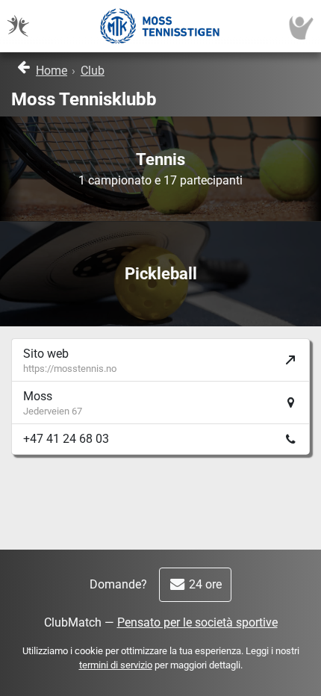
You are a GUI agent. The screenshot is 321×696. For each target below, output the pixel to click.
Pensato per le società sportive (197, 622)
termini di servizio (115, 665)
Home (51, 70)
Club (93, 70)
